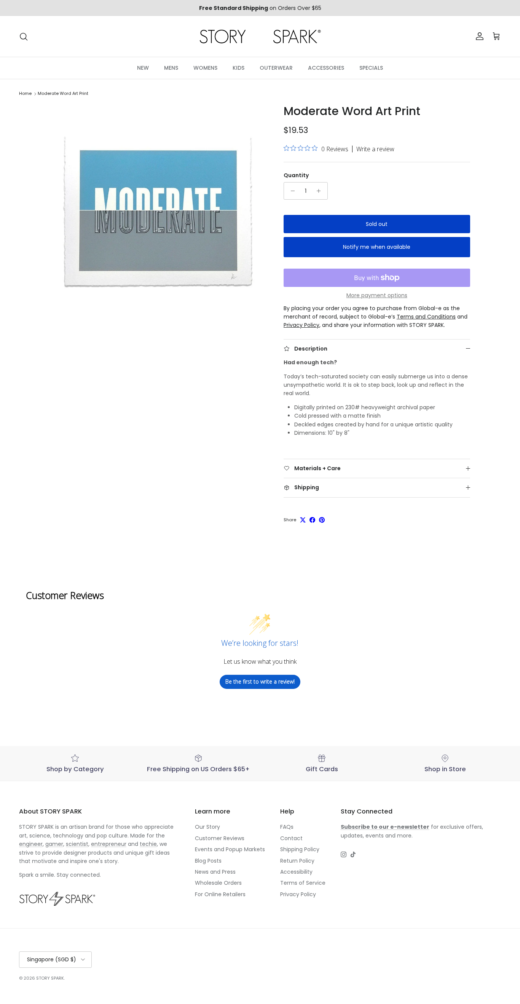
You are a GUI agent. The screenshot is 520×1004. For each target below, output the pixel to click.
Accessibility (296, 872)
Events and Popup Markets (230, 849)
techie (148, 844)
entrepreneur (108, 844)
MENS (171, 68)
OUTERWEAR (276, 68)
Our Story (207, 827)
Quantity (296, 175)
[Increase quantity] (320, 191)
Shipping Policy (299, 849)
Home (25, 94)
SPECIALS (371, 68)
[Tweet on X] (303, 520)
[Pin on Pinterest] (322, 520)
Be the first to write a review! (260, 681)
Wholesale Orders (218, 883)
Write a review (375, 149)
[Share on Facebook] (312, 520)
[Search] (23, 36)
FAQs (286, 827)
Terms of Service (302, 883)
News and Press (215, 872)
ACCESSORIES (326, 68)
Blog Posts (208, 861)
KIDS (238, 68)
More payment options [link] (376, 295)
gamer (54, 844)
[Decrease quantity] (290, 191)
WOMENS (205, 68)
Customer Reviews (219, 838)
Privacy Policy (298, 894)
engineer (31, 844)
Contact (291, 838)
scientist (77, 844)
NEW (143, 68)
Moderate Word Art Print (63, 94)
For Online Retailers (220, 894)
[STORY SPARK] (260, 36)
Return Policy (297, 861)
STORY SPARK (50, 978)
